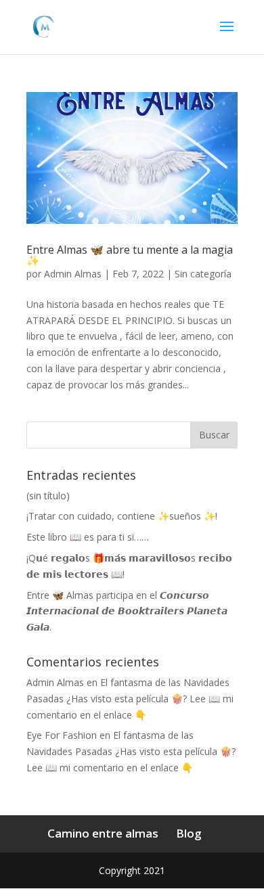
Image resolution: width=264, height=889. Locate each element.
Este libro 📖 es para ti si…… (87, 536)
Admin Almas (73, 273)
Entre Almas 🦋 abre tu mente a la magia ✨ (129, 255)
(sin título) (48, 495)
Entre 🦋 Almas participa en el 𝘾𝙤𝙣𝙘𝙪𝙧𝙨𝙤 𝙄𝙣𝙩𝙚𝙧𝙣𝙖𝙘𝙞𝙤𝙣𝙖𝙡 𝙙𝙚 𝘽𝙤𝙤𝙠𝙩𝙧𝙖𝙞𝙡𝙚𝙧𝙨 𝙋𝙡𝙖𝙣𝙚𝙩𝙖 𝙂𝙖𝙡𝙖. (126, 611)
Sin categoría (203, 273)
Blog (189, 833)
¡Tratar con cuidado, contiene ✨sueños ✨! (121, 515)
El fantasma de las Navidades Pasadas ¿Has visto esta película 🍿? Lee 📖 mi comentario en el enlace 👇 (130, 698)
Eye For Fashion (61, 735)
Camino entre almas (102, 833)
